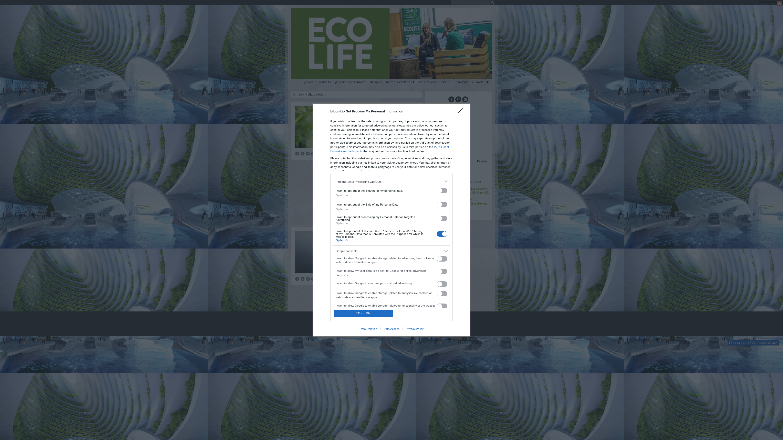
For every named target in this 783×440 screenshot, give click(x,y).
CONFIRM (363, 313)
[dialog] (391, 220)
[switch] (442, 190)
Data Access (391, 328)
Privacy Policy (415, 328)
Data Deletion (368, 328)
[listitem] (391, 181)
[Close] (462, 112)
